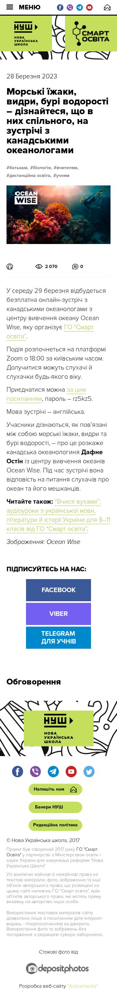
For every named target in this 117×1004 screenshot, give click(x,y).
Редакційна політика (55, 825)
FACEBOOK (59, 590)
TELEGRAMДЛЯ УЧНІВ (58, 637)
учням (63, 175)
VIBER (58, 614)
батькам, (19, 167)
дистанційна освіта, (30, 175)
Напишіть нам (107, 7)
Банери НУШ (49, 807)
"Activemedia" (82, 986)
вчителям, (68, 167)
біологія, (42, 167)
